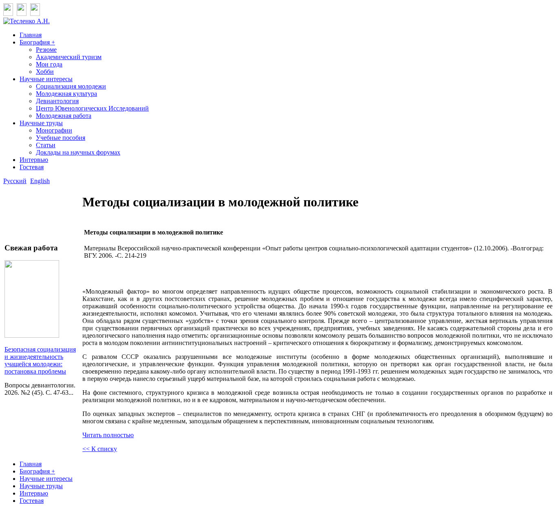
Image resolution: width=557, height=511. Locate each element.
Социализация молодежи (71, 86)
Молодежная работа (63, 115)
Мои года (49, 64)
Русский (15, 180)
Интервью (34, 159)
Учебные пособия (60, 137)
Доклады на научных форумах (78, 152)
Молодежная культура (66, 93)
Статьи (45, 145)
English (40, 180)
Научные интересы (46, 78)
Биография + (37, 42)
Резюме (46, 49)
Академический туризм (69, 56)
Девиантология (57, 100)
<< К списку (99, 448)
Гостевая (32, 167)
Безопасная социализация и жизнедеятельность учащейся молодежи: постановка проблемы (40, 360)
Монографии (54, 130)
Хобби (45, 71)
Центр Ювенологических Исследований (92, 108)
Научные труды (41, 122)
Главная (31, 34)
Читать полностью (108, 434)
